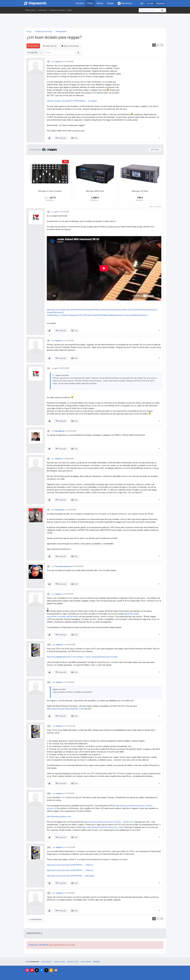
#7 (48, 510)
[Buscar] (162, 10)
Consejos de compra (57, 10)
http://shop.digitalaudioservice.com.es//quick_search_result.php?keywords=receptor (82, 657)
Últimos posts (30, 10)
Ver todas (154, 150)
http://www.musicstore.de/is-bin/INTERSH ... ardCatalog (70, 876)
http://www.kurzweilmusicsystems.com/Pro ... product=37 (108, 822)
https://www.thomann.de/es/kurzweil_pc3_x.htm (102, 827)
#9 (48, 594)
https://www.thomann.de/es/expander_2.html (65, 709)
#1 (48, 62)
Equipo (110, 3)
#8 (48, 566)
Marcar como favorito (71, 46)
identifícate (43, 945)
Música (100, 3)
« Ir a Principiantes (35, 919)
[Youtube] (32, 970)
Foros (90, 3)
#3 (48, 341)
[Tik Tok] (37, 970)
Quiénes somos (72, 962)
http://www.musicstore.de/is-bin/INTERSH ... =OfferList (70, 865)
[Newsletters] (56, 970)
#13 (49, 793)
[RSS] (51, 970)
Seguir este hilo (50, 46)
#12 (49, 726)
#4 (48, 368)
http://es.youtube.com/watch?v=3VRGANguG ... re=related (72, 101)
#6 (48, 459)
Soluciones (42, 10)
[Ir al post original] (53, 375)
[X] (46, 970)
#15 (49, 893)
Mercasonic (126, 3)
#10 (49, 645)
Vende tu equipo (59, 962)
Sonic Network (46, 962)
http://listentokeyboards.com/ (59, 816)
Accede (150, 3)
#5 (48, 431)
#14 (49, 847)
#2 (48, 212)
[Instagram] (27, 970)
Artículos (80, 3)
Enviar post (34, 46)
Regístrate (160, 3)
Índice (69, 10)
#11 (49, 682)
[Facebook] (42, 970)
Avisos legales (86, 962)
